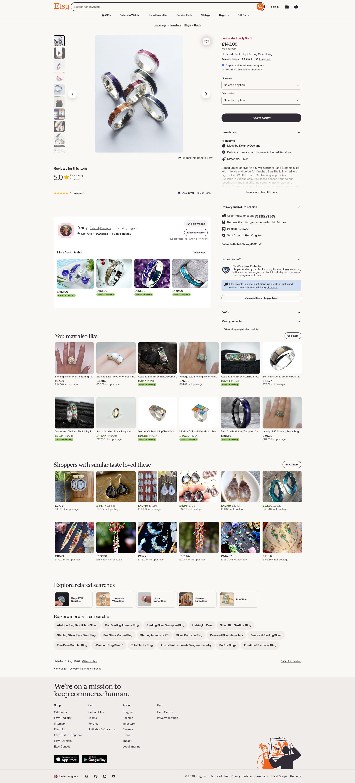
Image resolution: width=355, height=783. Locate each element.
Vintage (205, 15)
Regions (295, 776)
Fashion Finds (184, 15)
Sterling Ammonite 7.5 (156, 636)
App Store (66, 759)
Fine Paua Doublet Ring (73, 646)
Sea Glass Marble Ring (119, 636)
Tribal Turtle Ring (143, 646)
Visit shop (199, 252)
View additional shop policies (261, 297)
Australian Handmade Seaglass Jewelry (187, 646)
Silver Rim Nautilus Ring (237, 626)
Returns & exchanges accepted (247, 222)
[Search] (260, 6)
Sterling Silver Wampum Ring (166, 626)
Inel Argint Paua (204, 626)
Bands (197, 25)
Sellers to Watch (129, 15)
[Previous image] (72, 93)
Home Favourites (158, 15)
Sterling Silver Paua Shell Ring (78, 636)
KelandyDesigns (231, 58)
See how (272, 287)
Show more (292, 464)
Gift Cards (243, 15)
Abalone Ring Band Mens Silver (79, 626)
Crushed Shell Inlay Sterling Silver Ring (247, 54)
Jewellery (175, 25)
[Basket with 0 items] (295, 6)
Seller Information (291, 661)
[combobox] (163, 6)
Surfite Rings (229, 646)
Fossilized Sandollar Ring (262, 646)
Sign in (275, 6)
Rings (187, 25)
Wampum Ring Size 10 (110, 646)
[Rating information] (78, 233)
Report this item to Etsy (197, 158)
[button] (196, 232)
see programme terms (248, 275)
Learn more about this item (261, 192)
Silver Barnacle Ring (191, 636)
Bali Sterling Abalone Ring (123, 626)
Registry (224, 15)
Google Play (94, 759)
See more (293, 335)
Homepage (160, 25)
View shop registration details (241, 329)
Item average (77, 175)
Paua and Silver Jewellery (228, 636)
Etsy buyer (188, 192)
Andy (82, 227)
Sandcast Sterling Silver (268, 636)
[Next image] (206, 93)
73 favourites (89, 661)
